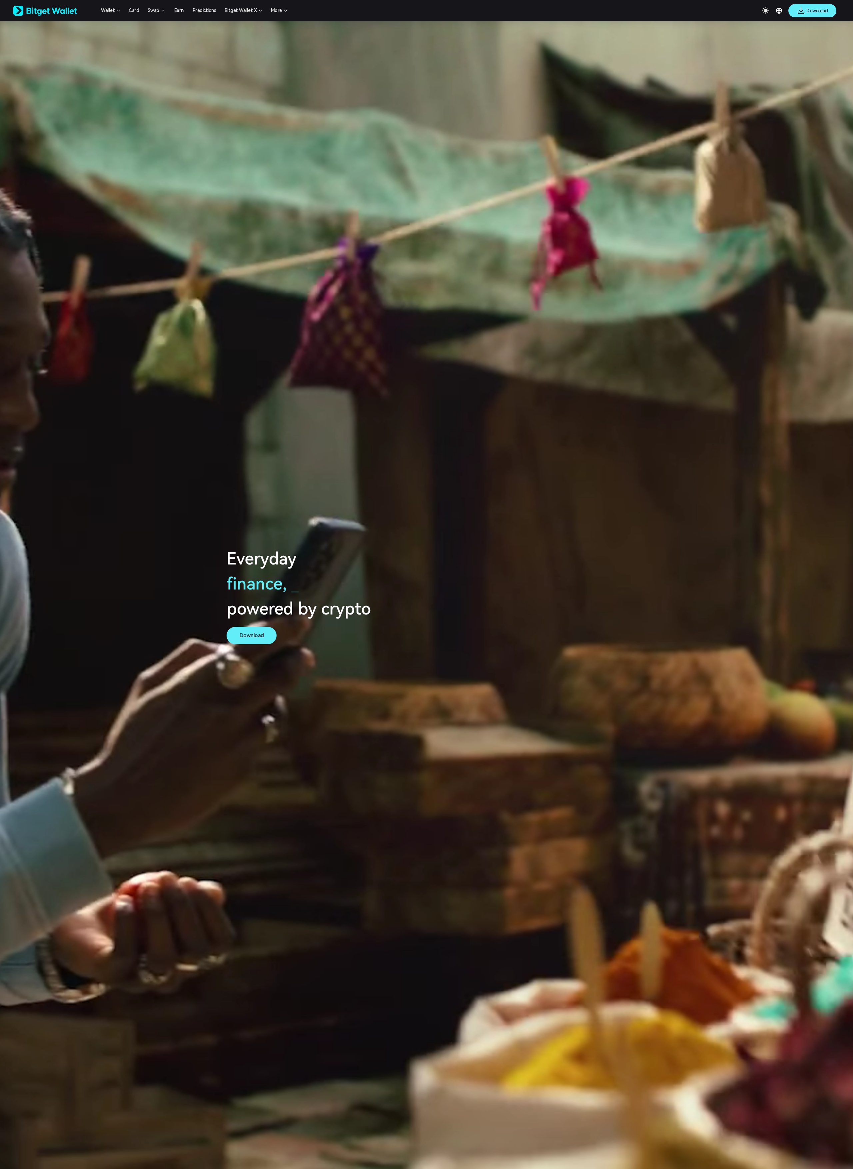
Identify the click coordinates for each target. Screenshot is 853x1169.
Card (134, 10)
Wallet (108, 10)
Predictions (204, 10)
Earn (179, 10)
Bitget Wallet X (241, 10)
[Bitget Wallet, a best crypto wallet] (53, 11)
